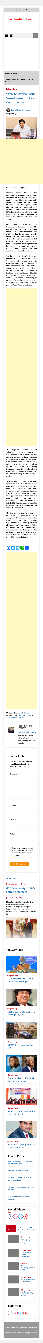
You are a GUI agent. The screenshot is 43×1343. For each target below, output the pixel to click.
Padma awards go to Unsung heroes (28, 1280)
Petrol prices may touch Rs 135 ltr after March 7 (28, 1294)
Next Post (11, 878)
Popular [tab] (11, 1230)
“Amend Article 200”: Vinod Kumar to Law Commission (21, 98)
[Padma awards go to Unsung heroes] (13, 1279)
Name (13, 806)
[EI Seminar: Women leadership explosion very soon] (13, 1266)
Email (13, 820)
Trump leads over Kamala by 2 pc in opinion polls (21, 1079)
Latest (9, 89)
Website (13, 834)
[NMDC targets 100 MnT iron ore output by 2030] (21, 997)
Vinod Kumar (17, 718)
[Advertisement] (21, 54)
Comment (14, 774)
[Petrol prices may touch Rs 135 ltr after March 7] (13, 1292)
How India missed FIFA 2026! (18, 1171)
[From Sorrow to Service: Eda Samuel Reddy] (13, 1239)
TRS (8, 718)
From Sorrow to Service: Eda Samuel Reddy (27, 1241)
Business (10, 884)
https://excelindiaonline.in (27, 732)
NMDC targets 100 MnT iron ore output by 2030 (21, 1013)
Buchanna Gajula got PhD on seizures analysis (21, 1145)
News (14, 89)
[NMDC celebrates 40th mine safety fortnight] (21, 1096)
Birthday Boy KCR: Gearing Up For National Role (27, 1254)
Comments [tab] (31, 1230)
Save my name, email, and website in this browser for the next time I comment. (22, 851)
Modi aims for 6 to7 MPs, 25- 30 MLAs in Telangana (21, 980)
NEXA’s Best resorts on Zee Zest (20, 1046)
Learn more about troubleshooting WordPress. (21, 1333)
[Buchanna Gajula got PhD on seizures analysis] (21, 1129)
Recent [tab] (20, 1230)
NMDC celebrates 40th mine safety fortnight (21, 1112)
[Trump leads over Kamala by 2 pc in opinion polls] (21, 1063)
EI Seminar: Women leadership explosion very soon (28, 1268)
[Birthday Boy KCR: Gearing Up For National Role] (13, 1253)
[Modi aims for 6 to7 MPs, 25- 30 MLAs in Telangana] (21, 964)
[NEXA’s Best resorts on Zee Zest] (21, 1030)
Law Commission (25, 715)
